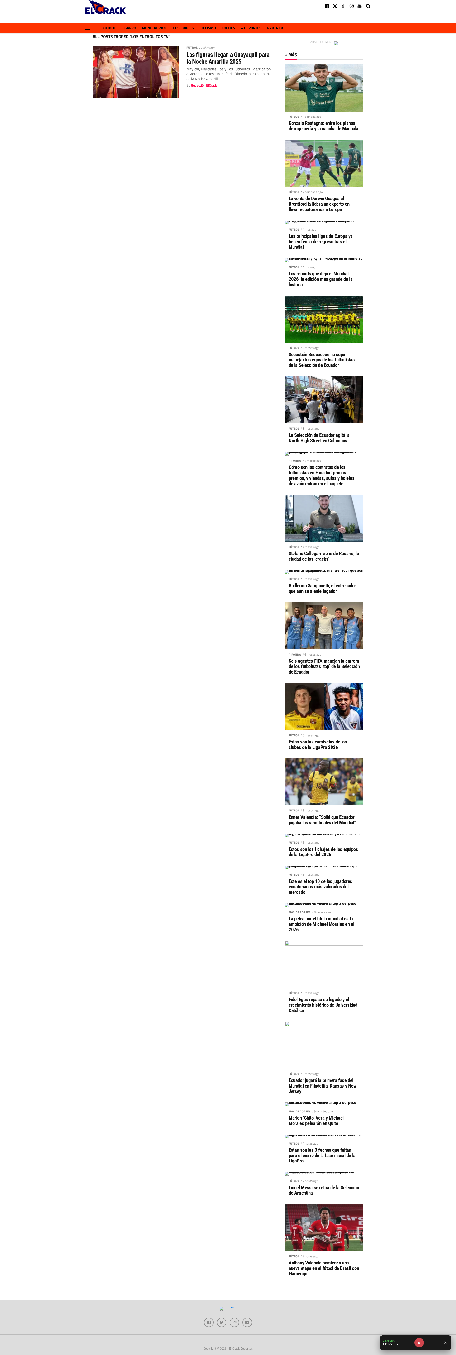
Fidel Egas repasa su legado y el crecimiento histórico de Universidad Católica (323, 1005)
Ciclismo (208, 28)
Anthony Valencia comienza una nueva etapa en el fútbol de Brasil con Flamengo (324, 1268)
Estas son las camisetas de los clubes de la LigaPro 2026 (318, 744)
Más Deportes (300, 912)
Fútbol (109, 28)
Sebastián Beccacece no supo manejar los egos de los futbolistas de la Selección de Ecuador (322, 360)
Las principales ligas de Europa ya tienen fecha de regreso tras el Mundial (321, 241)
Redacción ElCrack (204, 85)
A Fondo (295, 460)
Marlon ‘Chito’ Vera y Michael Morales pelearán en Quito (316, 1120)
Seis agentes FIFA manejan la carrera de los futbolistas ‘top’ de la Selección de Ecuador (324, 666)
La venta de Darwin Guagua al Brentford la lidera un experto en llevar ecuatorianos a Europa (319, 204)
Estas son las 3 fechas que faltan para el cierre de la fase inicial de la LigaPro (322, 1155)
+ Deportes (251, 28)
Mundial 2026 (154, 28)
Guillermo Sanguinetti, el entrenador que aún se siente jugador (322, 588)
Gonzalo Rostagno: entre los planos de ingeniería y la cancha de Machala (323, 126)
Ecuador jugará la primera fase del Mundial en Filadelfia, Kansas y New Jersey (322, 1086)
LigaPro (128, 28)
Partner (275, 28)
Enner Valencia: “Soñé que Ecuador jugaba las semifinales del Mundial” (322, 820)
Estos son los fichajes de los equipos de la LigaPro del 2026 (323, 852)
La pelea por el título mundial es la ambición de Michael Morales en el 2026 (321, 924)
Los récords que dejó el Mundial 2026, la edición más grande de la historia (320, 279)
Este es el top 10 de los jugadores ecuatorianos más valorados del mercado (320, 887)
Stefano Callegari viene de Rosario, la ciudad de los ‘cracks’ (324, 556)
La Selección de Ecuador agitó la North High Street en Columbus (319, 437)
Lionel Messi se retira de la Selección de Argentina (324, 1190)
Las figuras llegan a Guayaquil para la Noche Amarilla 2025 (227, 58)
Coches (228, 28)
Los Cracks (183, 28)
